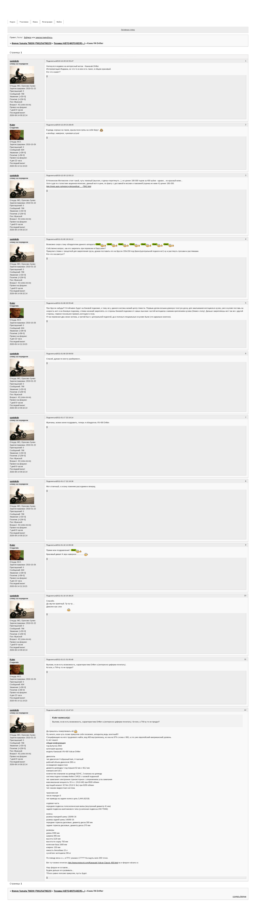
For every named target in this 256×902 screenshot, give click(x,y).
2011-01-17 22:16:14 (64, 418)
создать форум (239, 896)
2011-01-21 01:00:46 (64, 659)
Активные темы (128, 30)
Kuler (12, 125)
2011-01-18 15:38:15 (64, 596)
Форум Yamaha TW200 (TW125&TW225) (32, 43)
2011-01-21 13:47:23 (64, 710)
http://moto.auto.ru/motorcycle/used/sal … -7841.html (68, 186)
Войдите (27, 37)
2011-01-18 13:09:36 (64, 545)
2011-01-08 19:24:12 (64, 239)
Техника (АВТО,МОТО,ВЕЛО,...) (69, 43)
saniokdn (14, 61)
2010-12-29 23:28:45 (64, 125)
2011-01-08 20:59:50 (64, 354)
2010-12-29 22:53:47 (64, 61)
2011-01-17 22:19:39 (64, 481)
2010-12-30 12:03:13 (64, 175)
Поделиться (51, 61)
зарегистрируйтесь (44, 37)
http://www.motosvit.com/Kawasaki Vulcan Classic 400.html (93, 863)
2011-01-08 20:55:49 (64, 303)
